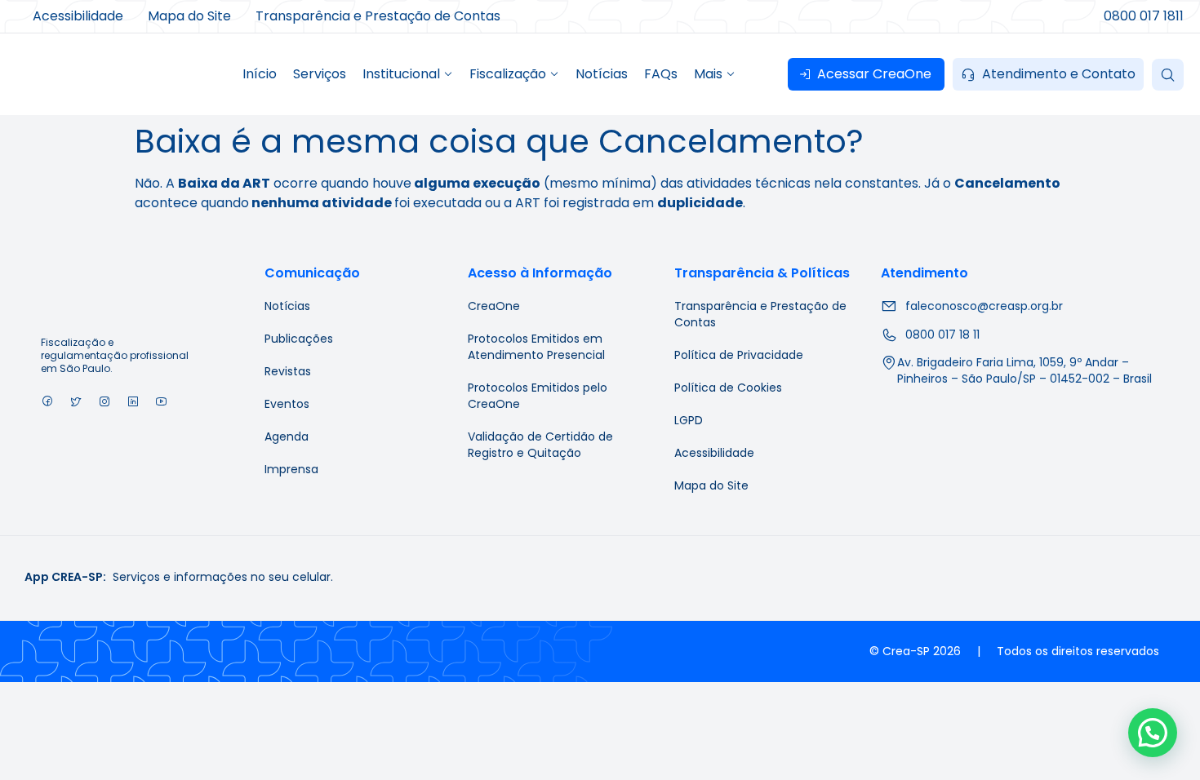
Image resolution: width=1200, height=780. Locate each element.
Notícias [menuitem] (602, 73)
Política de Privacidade (738, 355)
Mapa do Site (711, 485)
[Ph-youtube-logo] (161, 401)
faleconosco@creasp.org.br (984, 306)
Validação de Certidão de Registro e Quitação (540, 444)
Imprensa (291, 469)
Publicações (298, 338)
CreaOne (494, 306)
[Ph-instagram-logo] (104, 401)
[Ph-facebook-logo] (47, 401)
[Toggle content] (1168, 75)
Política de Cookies (728, 387)
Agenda (286, 436)
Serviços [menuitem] (319, 73)
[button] (1152, 732)
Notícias (287, 306)
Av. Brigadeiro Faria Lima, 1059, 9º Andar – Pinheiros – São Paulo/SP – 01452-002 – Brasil (1024, 370)
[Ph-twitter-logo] (75, 401)
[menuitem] (407, 74)
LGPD (688, 420)
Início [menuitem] (259, 73)
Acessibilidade (714, 453)
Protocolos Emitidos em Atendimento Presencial (536, 346)
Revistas (287, 371)
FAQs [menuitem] (661, 73)
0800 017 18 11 (942, 334)
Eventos (286, 404)
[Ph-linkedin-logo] (133, 401)
